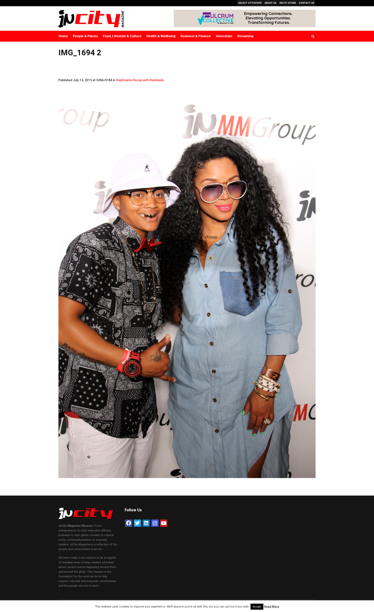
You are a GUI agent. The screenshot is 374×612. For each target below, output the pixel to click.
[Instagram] (155, 523)
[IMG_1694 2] (187, 285)
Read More (271, 606)
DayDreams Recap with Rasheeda (140, 80)
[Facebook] (128, 523)
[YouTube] (163, 523)
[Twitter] (137, 523)
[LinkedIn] (146, 523)
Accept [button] (257, 606)
